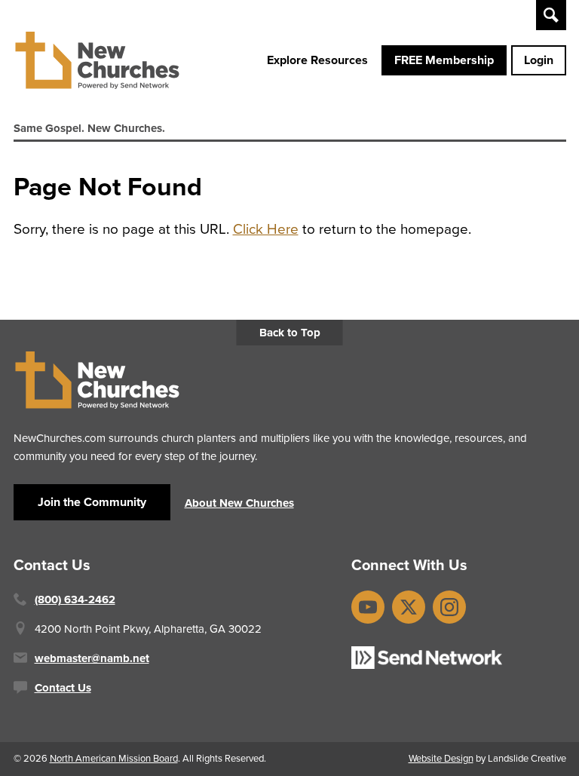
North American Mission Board (114, 758)
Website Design (441, 758)
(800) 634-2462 (75, 599)
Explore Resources (317, 60)
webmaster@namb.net (92, 658)
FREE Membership (444, 60)
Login (538, 60)
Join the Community (92, 502)
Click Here (266, 229)
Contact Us (63, 687)
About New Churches (239, 503)
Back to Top (289, 332)
